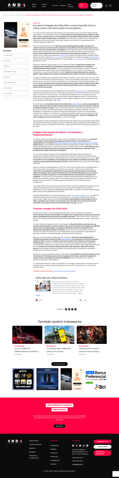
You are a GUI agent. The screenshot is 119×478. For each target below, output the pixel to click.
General (7, 66)
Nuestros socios (35, 444)
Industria (54, 453)
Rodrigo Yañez (80, 91)
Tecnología (8, 93)
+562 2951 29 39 (77, 457)
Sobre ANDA (34, 441)
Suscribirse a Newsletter (100, 452)
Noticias (11, 15)
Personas (54, 456)
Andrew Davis (63, 55)
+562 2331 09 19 (77, 461)
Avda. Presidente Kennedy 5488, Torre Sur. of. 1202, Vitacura (80, 452)
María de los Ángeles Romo (80, 195)
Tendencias (55, 460)
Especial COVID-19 (10, 82)
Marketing (19, 15)
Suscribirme (59, 426)
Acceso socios (94, 5)
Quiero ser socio (102, 441)
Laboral (6, 77)
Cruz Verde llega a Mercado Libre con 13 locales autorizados (59, 351)
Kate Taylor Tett (56, 57)
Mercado (7, 60)
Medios (53, 449)
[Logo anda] (17, 5)
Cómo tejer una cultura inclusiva (64, 271)
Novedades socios (10, 71)
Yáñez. (59, 100)
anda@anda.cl (77, 464)
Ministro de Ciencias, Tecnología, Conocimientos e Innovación (76, 143)
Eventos (55, 5)
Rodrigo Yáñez (94, 57)
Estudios (63, 5)
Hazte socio (81, 5)
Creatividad (8, 55)
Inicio (5, 15)
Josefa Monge (79, 59)
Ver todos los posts (59, 364)
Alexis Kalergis (66, 239)
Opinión (54, 464)
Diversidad (8, 88)
